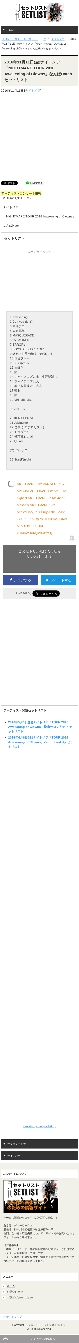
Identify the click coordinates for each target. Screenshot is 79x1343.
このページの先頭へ (43, 1338)
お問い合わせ (15, 1291)
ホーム (11, 1286)
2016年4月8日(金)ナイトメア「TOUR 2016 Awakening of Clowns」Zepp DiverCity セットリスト (40, 742)
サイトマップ (14, 1316)
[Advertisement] (39, 137)
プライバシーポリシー (20, 1297)
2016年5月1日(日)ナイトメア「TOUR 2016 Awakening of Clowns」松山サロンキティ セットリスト (40, 726)
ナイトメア (32, 90)
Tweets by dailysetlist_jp (39, 1126)
